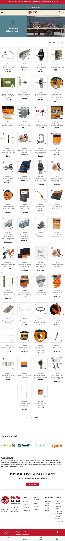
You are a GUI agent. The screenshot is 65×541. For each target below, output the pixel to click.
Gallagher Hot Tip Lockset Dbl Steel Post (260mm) (8, 152)
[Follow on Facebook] (57, 532)
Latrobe (36, 509)
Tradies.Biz (25, 534)
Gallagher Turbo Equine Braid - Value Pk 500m (24, 294)
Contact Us (32, 484)
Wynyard (36, 503)
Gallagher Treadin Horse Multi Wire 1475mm (24, 405)
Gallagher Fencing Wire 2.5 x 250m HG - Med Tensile (40, 322)
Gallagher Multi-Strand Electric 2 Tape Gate (8, 294)
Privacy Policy (59, 521)
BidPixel (18, 534)
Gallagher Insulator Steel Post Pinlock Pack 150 (41, 180)
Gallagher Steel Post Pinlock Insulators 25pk (40, 95)
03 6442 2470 (15, 508)
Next (36, 417)
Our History (26, 504)
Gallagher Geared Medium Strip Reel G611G (56, 180)
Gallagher (8, 64)
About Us (25, 501)
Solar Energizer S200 (24, 178)
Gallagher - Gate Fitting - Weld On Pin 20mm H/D (57, 377)
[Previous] (5, 445)
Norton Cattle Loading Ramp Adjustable (24, 236)
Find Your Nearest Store (34, 7)
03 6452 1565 (14, 510)
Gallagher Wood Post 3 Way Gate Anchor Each (40, 67)
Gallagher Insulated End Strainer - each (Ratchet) (8, 95)
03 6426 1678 (14, 512)
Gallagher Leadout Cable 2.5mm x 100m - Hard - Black (40, 349)
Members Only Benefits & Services (49, 503)
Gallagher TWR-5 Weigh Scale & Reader (24, 208)
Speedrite (57, 232)
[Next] (59, 445)
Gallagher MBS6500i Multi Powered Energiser (24, 266)
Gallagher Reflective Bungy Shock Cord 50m (8, 208)
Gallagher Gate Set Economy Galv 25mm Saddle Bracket (8, 67)
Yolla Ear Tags (27, 510)
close (3, 2)
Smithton (36, 506)
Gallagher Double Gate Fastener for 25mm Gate (40, 152)
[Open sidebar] (2, 273)
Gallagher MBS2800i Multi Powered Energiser (41, 266)
